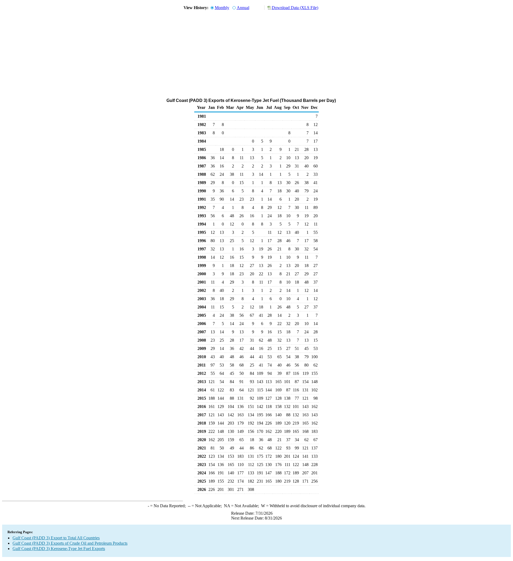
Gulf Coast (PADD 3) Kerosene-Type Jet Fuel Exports (59, 548)
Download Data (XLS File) (295, 7)
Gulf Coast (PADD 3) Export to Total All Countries (56, 538)
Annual (243, 7)
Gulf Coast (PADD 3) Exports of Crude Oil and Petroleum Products (70, 543)
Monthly (222, 7)
